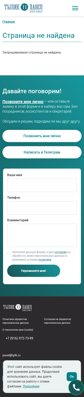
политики (44, 259)
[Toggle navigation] (75, 8)
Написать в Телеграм (42, 152)
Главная (8, 22)
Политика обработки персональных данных (15, 321)
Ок (72, 376)
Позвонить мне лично (42, 136)
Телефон (13, 198)
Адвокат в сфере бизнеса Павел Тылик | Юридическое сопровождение (23, 8)
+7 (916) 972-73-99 (17, 102)
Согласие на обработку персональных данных (57, 321)
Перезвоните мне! (33, 270)
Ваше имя (14, 175)
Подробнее (31, 386)
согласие (61, 252)
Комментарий (17, 220)
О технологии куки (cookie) (17, 329)
